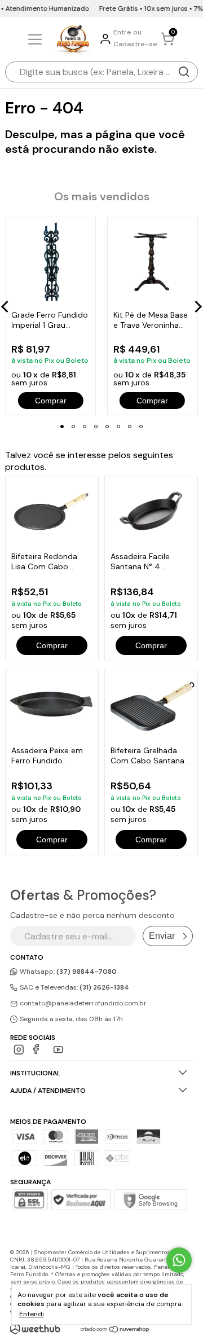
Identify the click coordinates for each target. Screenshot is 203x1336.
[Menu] (37, 39)
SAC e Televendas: (73, 987)
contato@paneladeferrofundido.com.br (83, 1003)
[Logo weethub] (35, 1328)
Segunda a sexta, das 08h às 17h (70, 1018)
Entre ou (127, 32)
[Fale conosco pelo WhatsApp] (179, 1260)
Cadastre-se (135, 44)
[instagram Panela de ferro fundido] (19, 1049)
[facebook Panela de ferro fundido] (38, 1049)
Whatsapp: (67, 971)
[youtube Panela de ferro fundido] (58, 1049)
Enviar (162, 936)
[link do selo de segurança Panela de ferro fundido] (81, 1201)
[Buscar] (184, 71)
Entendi (31, 1314)
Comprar (52, 645)
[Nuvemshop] (115, 1330)
